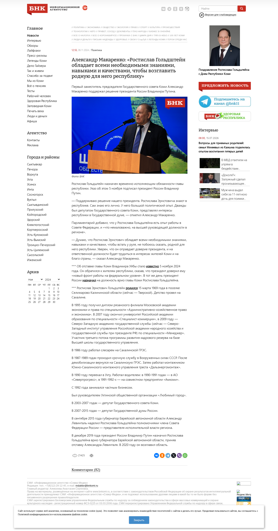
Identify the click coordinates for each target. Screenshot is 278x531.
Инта (30, 189)
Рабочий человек (39, 96)
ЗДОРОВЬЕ (121, 39)
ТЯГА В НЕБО (160, 35)
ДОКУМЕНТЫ (123, 31)
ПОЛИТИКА (79, 27)
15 (49, 295)
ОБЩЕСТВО (109, 27)
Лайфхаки (33, 50)
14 (44, 295)
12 (34, 295)
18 (29, 298)
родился (132, 288)
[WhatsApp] (185, 455)
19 (34, 298)
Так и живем (35, 71)
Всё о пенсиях (36, 86)
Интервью (34, 40)
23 (54, 298)
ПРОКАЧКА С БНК (128, 35)
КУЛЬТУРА (155, 27)
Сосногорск (35, 194)
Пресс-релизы (37, 55)
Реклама (32, 145)
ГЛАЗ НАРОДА (139, 31)
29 (49, 301)
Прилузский (35, 209)
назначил (89, 280)
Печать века (35, 111)
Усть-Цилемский (38, 250)
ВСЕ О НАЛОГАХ (81, 35)
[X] (173, 455)
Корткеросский (37, 230)
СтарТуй (142, 39)
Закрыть (139, 520)
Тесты (31, 91)
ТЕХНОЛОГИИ (80, 31)
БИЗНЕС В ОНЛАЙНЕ (159, 31)
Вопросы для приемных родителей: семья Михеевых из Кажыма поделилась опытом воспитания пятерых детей (224, 147)
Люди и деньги (37, 116)
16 (54, 295)
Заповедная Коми (39, 106)
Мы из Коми (35, 81)
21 (44, 298)
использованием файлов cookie (70, 514)
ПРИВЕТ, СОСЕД (106, 31)
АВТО (92, 31)
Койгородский (36, 214)
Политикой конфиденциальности (35, 514)
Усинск (31, 184)
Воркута (32, 174)
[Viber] (179, 455)
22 (49, 298)
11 (29, 295)
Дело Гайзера (36, 66)
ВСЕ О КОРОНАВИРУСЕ (105, 35)
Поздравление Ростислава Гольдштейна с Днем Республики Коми (224, 72)
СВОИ (133, 39)
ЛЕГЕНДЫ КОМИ (157, 39)
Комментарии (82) (86, 470)
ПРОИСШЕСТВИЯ (171, 27)
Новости (33, 35)
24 (58, 298)
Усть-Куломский (37, 235)
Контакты (33, 140)
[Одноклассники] (162, 455)
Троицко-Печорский (41, 245)
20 (39, 298)
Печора (32, 169)
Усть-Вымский (36, 240)
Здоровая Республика (42, 101)
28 (44, 301)
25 (29, 301)
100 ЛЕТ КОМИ (177, 35)
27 (39, 301)
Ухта (30, 179)
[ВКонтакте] (156, 455)
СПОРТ (143, 27)
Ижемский (34, 260)
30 (54, 301)
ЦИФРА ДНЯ (145, 35)
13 (39, 295)
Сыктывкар (34, 164)
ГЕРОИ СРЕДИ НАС (177, 39)
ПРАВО (134, 27)
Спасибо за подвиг (40, 76)
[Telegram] (167, 455)
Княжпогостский (38, 225)
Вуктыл (31, 199)
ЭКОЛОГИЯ (122, 27)
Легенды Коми (37, 61)
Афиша (32, 121)
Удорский (33, 220)
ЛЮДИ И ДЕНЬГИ (82, 39)
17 (58, 295)
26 (34, 301)
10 (58, 291)
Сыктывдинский (37, 205)
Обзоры (32, 45)
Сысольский (35, 255)
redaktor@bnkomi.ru (87, 485)
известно (152, 266)
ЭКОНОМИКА (93, 27)
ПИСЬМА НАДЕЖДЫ (103, 39)
